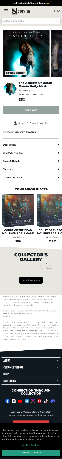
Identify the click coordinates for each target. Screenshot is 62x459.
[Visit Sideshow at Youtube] (20, 401)
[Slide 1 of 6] (26, 53)
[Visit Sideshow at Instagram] (33, 401)
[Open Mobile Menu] (6, 10)
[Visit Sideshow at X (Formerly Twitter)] (14, 401)
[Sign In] (53, 11)
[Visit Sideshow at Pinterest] (39, 401)
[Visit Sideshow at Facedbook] (7, 401)
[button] (37, 123)
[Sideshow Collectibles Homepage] (21, 11)
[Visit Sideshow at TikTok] (46, 401)
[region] (31, 440)
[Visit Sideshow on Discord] (52, 401)
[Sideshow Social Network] (27, 401)
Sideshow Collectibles (31, 94)
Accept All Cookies (31, 452)
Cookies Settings (31, 445)
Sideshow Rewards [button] (25, 132)
